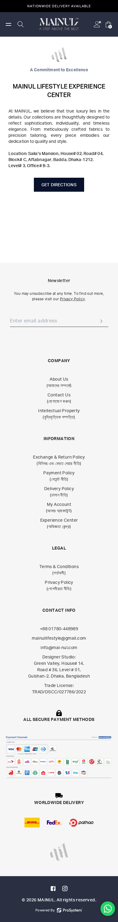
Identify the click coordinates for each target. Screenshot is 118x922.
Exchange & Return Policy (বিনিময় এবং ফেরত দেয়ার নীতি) (59, 460)
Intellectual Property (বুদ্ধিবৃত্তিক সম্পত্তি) (59, 413)
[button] (8, 24)
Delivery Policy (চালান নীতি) (59, 491)
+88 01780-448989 (59, 628)
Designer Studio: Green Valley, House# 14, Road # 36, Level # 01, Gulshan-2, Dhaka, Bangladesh (59, 666)
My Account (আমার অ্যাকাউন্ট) (59, 507)
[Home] (59, 24)
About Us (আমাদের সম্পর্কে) (59, 382)
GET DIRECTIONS (58, 184)
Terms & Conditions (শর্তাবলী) (59, 569)
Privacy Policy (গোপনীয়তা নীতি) (59, 585)
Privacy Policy (72, 299)
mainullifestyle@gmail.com (59, 638)
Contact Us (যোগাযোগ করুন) (59, 398)
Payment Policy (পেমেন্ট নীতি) (59, 475)
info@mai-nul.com (59, 647)
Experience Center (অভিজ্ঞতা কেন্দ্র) (59, 523)
